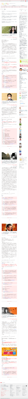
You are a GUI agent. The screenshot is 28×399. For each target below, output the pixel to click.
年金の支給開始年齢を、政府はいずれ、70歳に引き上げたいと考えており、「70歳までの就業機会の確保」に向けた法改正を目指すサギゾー (9, 22)
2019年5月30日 (10, 273)
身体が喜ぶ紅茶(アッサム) (12, 394)
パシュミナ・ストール (24, 387)
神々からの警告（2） (22, 50)
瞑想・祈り (20, 75)
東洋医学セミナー (23, 110)
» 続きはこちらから (9, 146)
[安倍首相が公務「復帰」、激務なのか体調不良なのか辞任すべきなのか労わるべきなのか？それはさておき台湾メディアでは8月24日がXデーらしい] (9, 96)
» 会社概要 (2, 392)
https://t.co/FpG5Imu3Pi (5, 283)
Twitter (2, 366)
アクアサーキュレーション (24, 392)
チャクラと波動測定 (21, 31)
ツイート (13, 38)
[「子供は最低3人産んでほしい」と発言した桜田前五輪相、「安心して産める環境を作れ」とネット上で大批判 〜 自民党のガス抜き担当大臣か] (9, 227)
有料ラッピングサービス (24, 394)
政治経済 (14, 235)
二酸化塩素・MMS (21, 77)
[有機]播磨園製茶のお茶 (18, 387)
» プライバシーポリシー (3, 393)
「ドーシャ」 (22, 35)
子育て (10, 235)
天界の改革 (20, 36)
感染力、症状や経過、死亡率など (22, 73)
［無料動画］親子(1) (21, 29)
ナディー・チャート (11, 390)
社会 (16, 37)
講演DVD (10, 387)
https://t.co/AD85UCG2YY (5, 198)
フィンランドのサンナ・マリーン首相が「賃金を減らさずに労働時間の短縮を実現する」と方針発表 (9, 11)
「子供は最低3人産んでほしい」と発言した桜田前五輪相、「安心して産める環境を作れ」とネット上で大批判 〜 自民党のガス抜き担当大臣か (9, 19)
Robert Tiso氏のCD (23, 389)
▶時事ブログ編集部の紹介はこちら (22, 115)
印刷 (16, 38)
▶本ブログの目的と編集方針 (24, 96)
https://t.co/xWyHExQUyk (5, 291)
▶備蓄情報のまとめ (21, 80)
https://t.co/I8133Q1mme (5, 368)
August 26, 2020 (9, 78)
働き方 (9, 164)
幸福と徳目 (21, 53)
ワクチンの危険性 (21, 82)
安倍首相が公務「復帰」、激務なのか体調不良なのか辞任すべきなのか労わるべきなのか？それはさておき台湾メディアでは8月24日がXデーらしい (9, 14)
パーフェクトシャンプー (24, 390)
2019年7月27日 (9, 210)
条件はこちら (16, 39)
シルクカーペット (17, 392)
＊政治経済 (12, 164)
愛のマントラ (20, 32)
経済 (11, 235)
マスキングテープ (17, 394)
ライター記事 (20, 83)
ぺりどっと (20, 84)
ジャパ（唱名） (20, 33)
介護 (8, 164)
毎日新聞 (2, 263)
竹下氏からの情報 (15, 319)
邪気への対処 (20, 34)
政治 (10, 164)
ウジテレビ (7, 324)
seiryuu (20, 86)
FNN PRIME (3, 340)
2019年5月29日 (13, 280)
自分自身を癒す (21, 52)
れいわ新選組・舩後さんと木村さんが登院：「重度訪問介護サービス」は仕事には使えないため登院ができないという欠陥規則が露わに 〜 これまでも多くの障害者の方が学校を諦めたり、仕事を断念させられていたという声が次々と (9, 17)
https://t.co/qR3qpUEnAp (12, 143)
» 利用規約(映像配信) (2, 395)
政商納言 (15, 329)
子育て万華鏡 (21, 162)
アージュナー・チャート (12, 389)
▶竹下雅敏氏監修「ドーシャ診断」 (22, 78)
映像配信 (25, 110)
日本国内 (16, 235)
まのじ (7, 164)
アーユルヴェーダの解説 (21, 37)
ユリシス (20, 88)
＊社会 (12, 235)
